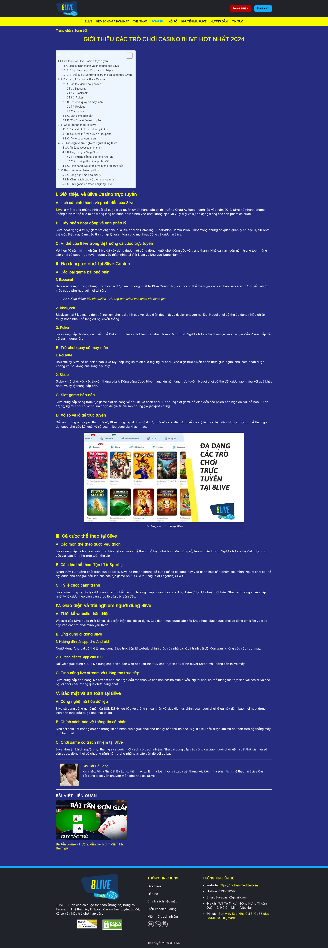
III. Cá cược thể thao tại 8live (78, 124)
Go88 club (262, 914)
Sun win (224, 914)
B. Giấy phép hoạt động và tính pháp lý (90, 70)
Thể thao (140, 21)
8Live (88, 21)
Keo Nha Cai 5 (242, 914)
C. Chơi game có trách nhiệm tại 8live (90, 184)
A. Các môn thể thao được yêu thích (88, 129)
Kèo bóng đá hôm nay (112, 21)
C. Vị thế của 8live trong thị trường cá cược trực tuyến (99, 74)
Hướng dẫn (219, 21)
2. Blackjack (80, 92)
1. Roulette (79, 106)
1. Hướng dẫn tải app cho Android (93, 156)
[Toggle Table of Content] (127, 55)
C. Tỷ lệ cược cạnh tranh (82, 138)
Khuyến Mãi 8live (194, 21)
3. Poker (78, 97)
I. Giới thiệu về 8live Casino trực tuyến (84, 61)
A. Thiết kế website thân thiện (84, 147)
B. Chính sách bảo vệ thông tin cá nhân (91, 179)
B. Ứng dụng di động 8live (82, 152)
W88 (231, 918)
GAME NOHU (216, 918)
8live (59, 210)
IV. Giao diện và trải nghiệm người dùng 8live (89, 143)
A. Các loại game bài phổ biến (84, 84)
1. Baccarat (79, 88)
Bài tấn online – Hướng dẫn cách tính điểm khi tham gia (126, 299)
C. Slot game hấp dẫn (80, 115)
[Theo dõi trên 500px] (158, 924)
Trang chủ (63, 30)
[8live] (75, 8)
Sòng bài (157, 21)
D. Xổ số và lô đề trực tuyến (84, 120)
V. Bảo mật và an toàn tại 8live (80, 170)
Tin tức (237, 21)
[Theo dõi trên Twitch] (165, 924)
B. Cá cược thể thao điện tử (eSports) (89, 133)
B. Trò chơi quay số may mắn (85, 102)
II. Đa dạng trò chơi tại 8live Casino (83, 79)
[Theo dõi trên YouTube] (151, 924)
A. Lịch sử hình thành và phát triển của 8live (92, 65)
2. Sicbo (79, 111)
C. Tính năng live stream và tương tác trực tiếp (95, 165)
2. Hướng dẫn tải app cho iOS (92, 161)
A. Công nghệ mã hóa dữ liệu (84, 174)
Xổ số (173, 21)
